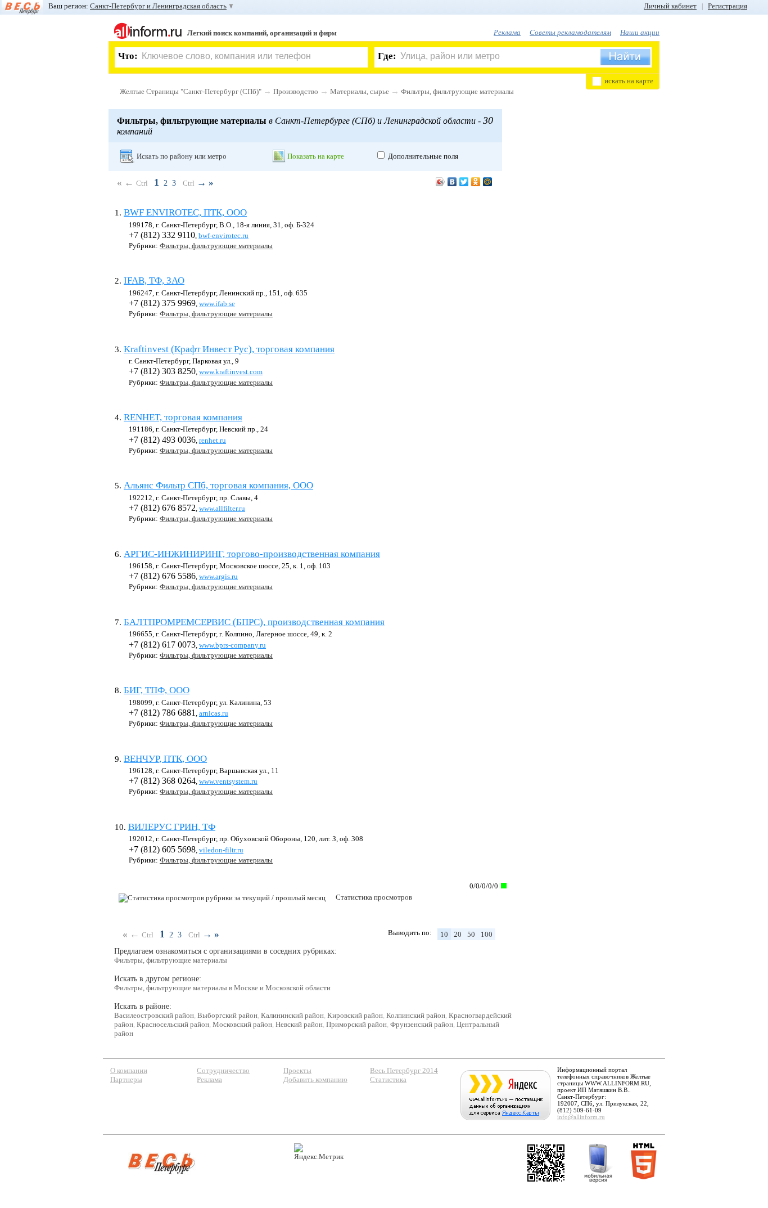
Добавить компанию (315, 1079)
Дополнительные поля (423, 156)
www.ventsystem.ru (228, 781)
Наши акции (639, 32)
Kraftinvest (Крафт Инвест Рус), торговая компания (229, 349)
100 (487, 934)
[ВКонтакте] (452, 181)
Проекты (297, 1070)
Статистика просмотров (374, 897)
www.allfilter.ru (222, 508)
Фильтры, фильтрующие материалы (457, 91)
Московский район (242, 1024)
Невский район (299, 1024)
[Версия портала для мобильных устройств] (598, 1163)
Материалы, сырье (359, 91)
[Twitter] (464, 181)
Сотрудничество (223, 1070)
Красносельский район (173, 1024)
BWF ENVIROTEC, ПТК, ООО (185, 212)
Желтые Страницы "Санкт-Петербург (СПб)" (190, 91)
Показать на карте (315, 156)
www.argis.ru (218, 576)
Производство (295, 91)
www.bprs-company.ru (232, 645)
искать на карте (628, 81)
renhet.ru (212, 440)
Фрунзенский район (421, 1024)
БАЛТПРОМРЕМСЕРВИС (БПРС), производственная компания (254, 622)
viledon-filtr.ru (221, 850)
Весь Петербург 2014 (404, 1070)
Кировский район (355, 1015)
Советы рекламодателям (570, 32)
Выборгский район (227, 1015)
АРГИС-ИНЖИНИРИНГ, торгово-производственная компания (252, 554)
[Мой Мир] (488, 181)
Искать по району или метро (182, 156)
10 (444, 934)
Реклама (507, 32)
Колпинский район (415, 1015)
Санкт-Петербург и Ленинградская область (158, 6)
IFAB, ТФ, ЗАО (154, 280)
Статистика (388, 1079)
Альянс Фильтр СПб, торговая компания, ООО (218, 485)
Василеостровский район (154, 1015)
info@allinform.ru (581, 1116)
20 (458, 934)
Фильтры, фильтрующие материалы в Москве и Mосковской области (222, 988)
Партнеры (126, 1079)
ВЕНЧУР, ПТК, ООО (165, 758)
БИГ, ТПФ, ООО (156, 690)
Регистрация (727, 6)
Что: (128, 56)
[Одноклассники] (476, 181)
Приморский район (356, 1024)
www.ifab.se (217, 303)
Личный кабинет (670, 6)
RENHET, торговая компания (183, 417)
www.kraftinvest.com (231, 371)
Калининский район (292, 1015)
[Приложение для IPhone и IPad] (546, 1163)
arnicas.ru (213, 713)
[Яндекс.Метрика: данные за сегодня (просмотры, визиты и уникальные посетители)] (319, 1152)
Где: (387, 56)
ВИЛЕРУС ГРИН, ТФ (171, 826)
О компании (128, 1070)
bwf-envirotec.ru (223, 235)
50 (471, 934)
